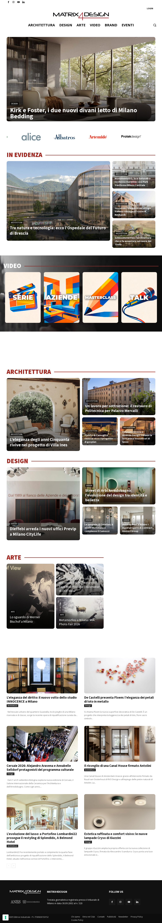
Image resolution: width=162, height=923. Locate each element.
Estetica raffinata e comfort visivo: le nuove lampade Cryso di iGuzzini (115, 836)
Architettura (16, 223)
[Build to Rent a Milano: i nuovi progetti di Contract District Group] (138, 521)
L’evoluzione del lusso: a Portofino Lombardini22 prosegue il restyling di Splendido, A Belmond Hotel (42, 838)
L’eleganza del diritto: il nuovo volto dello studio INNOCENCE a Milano (42, 699)
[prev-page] (9, 866)
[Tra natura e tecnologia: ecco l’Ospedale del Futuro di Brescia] (58, 201)
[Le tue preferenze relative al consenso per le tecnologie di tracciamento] (6, 917)
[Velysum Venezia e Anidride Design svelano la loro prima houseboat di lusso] (138, 431)
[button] (155, 25)
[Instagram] (13, 2)
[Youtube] (18, 2)
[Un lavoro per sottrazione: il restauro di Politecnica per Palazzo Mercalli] (118, 396)
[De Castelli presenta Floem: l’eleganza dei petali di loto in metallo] (119, 675)
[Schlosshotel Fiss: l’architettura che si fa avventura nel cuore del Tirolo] (133, 234)
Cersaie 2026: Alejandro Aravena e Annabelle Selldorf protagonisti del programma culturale (40, 767)
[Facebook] (8, 2)
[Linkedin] (137, 902)
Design (14, 104)
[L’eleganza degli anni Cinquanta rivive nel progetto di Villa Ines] (43, 414)
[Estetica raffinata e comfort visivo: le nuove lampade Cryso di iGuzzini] (119, 812)
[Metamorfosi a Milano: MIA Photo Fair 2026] (80, 613)
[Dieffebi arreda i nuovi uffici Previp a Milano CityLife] (43, 503)
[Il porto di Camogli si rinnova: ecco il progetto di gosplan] (100, 431)
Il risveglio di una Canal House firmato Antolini (117, 765)
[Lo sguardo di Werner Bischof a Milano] (30, 596)
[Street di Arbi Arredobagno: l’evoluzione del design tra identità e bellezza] (118, 485)
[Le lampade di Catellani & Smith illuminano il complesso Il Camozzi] (100, 521)
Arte (13, 612)
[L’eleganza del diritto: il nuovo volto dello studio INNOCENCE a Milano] (42, 675)
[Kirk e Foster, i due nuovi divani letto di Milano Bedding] (81, 79)
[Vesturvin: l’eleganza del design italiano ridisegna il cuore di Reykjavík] (133, 204)
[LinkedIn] (23, 2)
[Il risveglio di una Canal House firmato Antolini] (119, 744)
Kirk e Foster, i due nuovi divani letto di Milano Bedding (73, 113)
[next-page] (14, 866)
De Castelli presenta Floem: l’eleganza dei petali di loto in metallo (119, 699)
